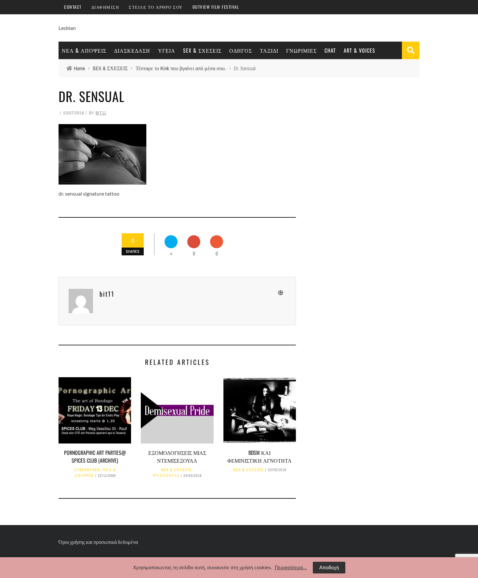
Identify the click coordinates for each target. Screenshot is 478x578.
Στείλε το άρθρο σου (156, 7)
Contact (73, 7)
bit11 (101, 113)
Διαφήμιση (105, 7)
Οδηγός (240, 50)
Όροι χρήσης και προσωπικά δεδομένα (98, 542)
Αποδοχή (329, 567)
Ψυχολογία (166, 475)
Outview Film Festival (216, 7)
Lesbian (67, 28)
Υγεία (166, 50)
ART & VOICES (359, 50)
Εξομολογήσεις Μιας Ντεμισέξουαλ (177, 456)
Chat (330, 50)
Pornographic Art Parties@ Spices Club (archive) (95, 456)
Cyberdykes (87, 469)
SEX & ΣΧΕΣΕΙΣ (202, 50)
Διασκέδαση (132, 50)
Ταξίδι (269, 50)
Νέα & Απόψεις (84, 50)
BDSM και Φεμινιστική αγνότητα (259, 456)
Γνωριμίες (301, 50)
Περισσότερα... (291, 567)
